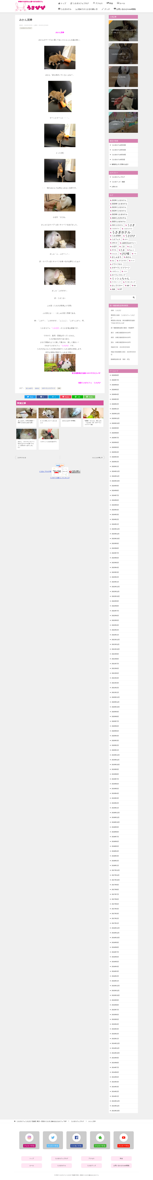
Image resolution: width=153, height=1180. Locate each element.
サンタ (132, 260)
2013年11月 (115, 1106)
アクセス (99, 3)
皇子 (120, 289)
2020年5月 (115, 731)
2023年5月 (115, 562)
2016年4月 (115, 966)
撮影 (128, 285)
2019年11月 (115, 760)
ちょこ (131, 250)
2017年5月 (115, 904)
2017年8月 (115, 889)
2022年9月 (115, 601)
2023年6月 (115, 558)
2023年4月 (115, 567)
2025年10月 (116, 423)
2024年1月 (115, 524)
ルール (122, 3)
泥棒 (59, 388)
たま (123, 250)
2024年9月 (115, 486)
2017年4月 (115, 909)
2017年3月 (115, 913)
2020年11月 (115, 702)
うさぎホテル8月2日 (118, 159)
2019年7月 (115, 779)
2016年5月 (115, 961)
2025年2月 (115, 461)
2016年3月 (115, 971)
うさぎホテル (65, 9)
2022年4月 (115, 625)
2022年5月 (115, 620)
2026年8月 (115, 375)
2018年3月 (115, 856)
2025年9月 (115, 428)
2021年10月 (116, 649)
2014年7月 (115, 1067)
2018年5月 (115, 846)
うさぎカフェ (115, 228)
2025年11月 (115, 418)
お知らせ (115, 186)
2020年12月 (116, 697)
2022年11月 (115, 591)
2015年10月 (116, 995)
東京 (135, 285)
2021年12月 (116, 639)
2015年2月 (115, 1034)
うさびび (130, 236)
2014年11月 (115, 1048)
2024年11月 (115, 476)
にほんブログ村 (45, 471)
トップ (63, 3)
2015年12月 (116, 985)
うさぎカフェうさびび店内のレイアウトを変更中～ (123, 123)
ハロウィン (115, 271)
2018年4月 (115, 851)
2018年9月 (115, 827)
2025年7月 (115, 437)
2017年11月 (115, 875)
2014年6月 (115, 1072)
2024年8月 (115, 490)
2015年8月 (115, 1005)
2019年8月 (115, 774)
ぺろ (135, 253)
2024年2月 (115, 519)
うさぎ (131, 225)
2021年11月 (115, 644)
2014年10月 (116, 1053)
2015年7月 (115, 1010)
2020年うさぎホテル (119, 204)
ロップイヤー (117, 286)
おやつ (126, 239)
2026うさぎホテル (117, 225)
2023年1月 (115, 582)
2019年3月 (115, 798)
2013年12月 (116, 1101)
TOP (41, 1121)
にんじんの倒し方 (97, 457)
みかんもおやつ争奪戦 (68, 420)
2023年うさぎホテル (119, 214)
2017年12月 (116, 870)
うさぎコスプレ (128, 228)
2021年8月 (115, 659)
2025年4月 (115, 452)
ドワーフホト (117, 264)
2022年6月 (115, 615)
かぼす (114, 246)
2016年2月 (115, 976)
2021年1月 (115, 692)
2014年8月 (115, 1062)
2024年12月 (116, 471)
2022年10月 (116, 596)
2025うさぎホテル (119, 221)
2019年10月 (116, 764)
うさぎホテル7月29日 (118, 77)
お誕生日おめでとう (129, 243)
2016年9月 (115, 942)
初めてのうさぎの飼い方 (88, 9)
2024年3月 (115, 514)
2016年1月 (115, 981)
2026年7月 (115, 380)
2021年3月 (115, 683)
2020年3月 (115, 740)
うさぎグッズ (91, 1165)
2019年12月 (116, 755)
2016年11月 (115, 933)
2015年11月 (115, 990)
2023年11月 (115, 534)
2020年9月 (115, 712)
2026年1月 (115, 409)
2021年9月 (115, 654)
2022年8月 (115, 606)
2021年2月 (115, 687)
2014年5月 (115, 1077)
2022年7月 (115, 611)
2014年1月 (115, 1096)
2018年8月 (115, 832)
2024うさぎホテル (119, 218)
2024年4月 (115, 510)
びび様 (125, 253)
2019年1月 (115, 808)
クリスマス (123, 260)
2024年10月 (116, 481)
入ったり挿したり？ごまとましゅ (48, 421)
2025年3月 (115, 457)
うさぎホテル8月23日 (118, 54)
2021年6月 (115, 668)
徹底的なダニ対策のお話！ (120, 164)
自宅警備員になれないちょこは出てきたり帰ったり (123, 31)
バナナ (125, 271)
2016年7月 (115, 952)
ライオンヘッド (116, 282)
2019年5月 (115, 788)
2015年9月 (115, 1000)
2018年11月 (115, 817)
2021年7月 (115, 663)
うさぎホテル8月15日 (119, 150)
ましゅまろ (29, 388)
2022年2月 (115, 630)
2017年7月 (115, 894)
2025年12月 (116, 413)
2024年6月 (115, 500)
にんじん (114, 253)
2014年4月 (115, 1082)
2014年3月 (115, 1087)
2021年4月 (115, 678)
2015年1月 (115, 1038)
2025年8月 (115, 433)
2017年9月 (115, 885)
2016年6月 (115, 957)
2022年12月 (116, 586)
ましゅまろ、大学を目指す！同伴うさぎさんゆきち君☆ (26, 421)
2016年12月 (116, 928)
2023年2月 (115, 577)
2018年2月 (115, 861)
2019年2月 (115, 803)
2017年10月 (116, 880)
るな (113, 260)
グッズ (107, 9)
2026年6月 (115, 385)
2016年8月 (115, 947)
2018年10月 (116, 822)
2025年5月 (115, 447)
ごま (123, 246)
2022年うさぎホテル (119, 211)
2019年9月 (115, 769)
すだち (114, 250)
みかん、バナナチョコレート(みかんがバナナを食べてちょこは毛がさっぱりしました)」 (26, 444)
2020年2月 (115, 745)
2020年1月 (115, 750)
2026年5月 (115, 389)
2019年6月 (115, 784)
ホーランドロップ (118, 275)
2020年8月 (115, 716)
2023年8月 (115, 548)
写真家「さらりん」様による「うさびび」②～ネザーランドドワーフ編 (93, 422)
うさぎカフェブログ (80, 3)
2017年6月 (115, 899)
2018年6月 (115, 841)
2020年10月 (116, 707)
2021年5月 (115, 673)
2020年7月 (115, 721)
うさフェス (116, 239)
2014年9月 (115, 1058)
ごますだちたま (21, 457)
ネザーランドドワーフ (48, 388)
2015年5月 (115, 1019)
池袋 (113, 289)
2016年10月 (116, 937)
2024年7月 (115, 495)
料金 (111, 3)
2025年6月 (115, 442)
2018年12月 (116, 812)
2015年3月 (115, 1029)
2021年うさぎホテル (119, 207)
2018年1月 (115, 865)
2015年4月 (115, 1024)
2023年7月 (115, 553)
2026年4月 (115, 394)
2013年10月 (116, 1111)
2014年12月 (116, 1043)
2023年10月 (116, 538)
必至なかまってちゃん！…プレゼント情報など (123, 100)
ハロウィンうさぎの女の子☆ (48, 441)
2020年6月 (115, 726)
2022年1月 (115, 635)
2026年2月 (115, 404)
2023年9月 (115, 543)
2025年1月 (115, 466)
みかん (37, 388)
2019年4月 (115, 793)
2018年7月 (115, 836)
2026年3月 (115, 399)
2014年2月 (115, 1091)
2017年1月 (115, 923)
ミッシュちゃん (120, 278)
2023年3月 (115, 572)
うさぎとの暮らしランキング (60, 478)
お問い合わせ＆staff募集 (126, 9)
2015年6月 (115, 1014)
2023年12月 (116, 529)
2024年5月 (115, 505)
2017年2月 (115, 918)
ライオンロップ (130, 282)
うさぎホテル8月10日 (119, 154)
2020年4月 (115, 736)
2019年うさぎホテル (119, 200)
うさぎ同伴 (116, 236)
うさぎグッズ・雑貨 (118, 182)
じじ (130, 246)
